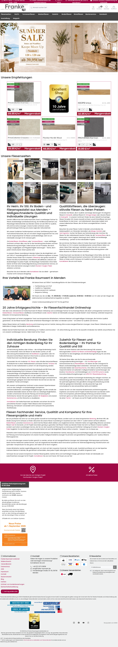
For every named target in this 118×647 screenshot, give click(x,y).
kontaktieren (34, 272)
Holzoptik (69, 215)
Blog (2, 579)
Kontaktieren (63, 261)
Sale (12, 425)
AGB (2, 569)
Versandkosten (6, 564)
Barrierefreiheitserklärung (9, 587)
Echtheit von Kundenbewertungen (12, 584)
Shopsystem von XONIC (111, 623)
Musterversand (6, 577)
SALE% (16, 14)
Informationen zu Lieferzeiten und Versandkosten (37, 640)
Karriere (3, 582)
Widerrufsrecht (6, 561)
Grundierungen (93, 361)
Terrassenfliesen (28, 14)
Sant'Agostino (64, 233)
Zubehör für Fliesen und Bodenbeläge (84, 352)
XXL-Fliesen (32, 361)
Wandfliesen (78, 14)
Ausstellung (5, 18)
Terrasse (51, 364)
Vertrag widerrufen (11, 591)
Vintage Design (91, 215)
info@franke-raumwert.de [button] (42, 569)
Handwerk (103, 14)
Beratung (29, 324)
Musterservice (90, 14)
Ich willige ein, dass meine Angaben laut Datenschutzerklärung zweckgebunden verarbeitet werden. (104, 572)
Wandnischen (70, 372)
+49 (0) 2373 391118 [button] (39, 566)
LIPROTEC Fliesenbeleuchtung (96, 374)
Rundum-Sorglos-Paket (44, 266)
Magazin (16, 18)
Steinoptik (64, 217)
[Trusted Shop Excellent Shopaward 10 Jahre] (59, 98)
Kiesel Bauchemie (80, 368)
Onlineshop (36, 258)
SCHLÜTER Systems (97, 372)
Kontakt (3, 574)
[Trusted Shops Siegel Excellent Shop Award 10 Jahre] (34, 621)
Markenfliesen (43, 14)
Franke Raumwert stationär (10, 559)
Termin (68, 398)
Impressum (5, 572)
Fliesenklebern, (80, 364)
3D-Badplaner (43, 396)
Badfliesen (35, 354)
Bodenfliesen (66, 14)
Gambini (99, 231)
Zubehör (55, 14)
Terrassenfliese (100, 235)
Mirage (93, 231)
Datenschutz (5, 567)
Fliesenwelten (6, 14)
